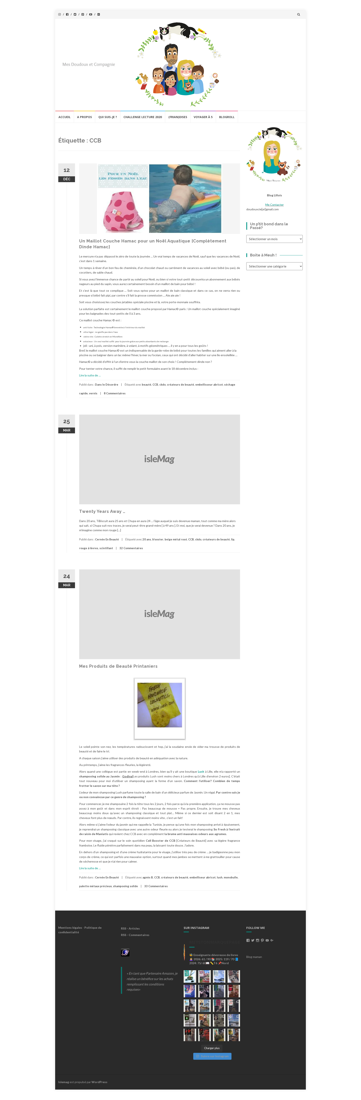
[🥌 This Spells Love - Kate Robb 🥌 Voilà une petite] (190, 976)
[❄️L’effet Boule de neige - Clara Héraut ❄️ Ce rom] (234, 1020)
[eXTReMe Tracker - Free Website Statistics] (125, 952)
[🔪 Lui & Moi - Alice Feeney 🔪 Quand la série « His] (234, 1005)
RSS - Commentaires (135, 935)
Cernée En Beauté (107, 539)
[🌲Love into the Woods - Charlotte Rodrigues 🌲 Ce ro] (219, 976)
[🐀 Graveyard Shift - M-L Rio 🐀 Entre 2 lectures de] (219, 1020)
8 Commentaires (115, 393)
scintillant (106, 548)
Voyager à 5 (203, 117)
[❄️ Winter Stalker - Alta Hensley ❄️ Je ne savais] (190, 1020)
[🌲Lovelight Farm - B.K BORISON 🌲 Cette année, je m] (219, 1035)
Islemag (63, 1082)
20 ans (146, 539)
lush (219, 877)
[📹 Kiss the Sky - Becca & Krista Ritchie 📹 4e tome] (190, 1005)
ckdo (162, 384)
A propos (84, 117)
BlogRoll (227, 117)
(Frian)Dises (177, 117)
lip (232, 539)
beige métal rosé (176, 539)
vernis (93, 393)
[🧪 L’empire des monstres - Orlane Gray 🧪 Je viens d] (190, 1035)
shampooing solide (125, 886)
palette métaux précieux (95, 886)
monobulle (231, 877)
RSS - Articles (130, 928)
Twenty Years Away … (102, 511)
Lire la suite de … (90, 375)
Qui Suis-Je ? (107, 117)
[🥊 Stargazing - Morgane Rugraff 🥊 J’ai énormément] (234, 991)
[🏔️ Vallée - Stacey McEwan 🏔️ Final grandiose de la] (219, 991)
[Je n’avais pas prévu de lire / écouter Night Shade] (234, 976)
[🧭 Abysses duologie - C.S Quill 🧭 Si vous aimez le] (219, 1005)
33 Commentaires (156, 886)
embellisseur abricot (209, 384)
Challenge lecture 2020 (142, 117)
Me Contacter (274, 204)
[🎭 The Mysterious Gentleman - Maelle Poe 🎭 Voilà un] (204, 991)
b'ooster (157, 539)
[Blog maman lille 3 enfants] (274, 154)
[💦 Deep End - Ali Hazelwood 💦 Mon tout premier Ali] (190, 991)
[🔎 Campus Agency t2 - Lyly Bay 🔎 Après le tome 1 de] (204, 1005)
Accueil (64, 117)
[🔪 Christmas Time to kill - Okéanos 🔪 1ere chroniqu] (204, 1035)
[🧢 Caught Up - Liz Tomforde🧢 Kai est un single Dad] (204, 1020)
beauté (146, 384)
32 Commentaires (131, 548)
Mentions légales (70, 927)
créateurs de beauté (180, 384)
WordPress (99, 1082)
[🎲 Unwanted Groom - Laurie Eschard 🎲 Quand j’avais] (204, 976)
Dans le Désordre (106, 384)
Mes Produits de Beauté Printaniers (118, 666)
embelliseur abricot (202, 877)
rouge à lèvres (88, 548)
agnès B (147, 877)
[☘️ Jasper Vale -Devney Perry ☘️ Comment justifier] (234, 1035)
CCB (155, 384)
